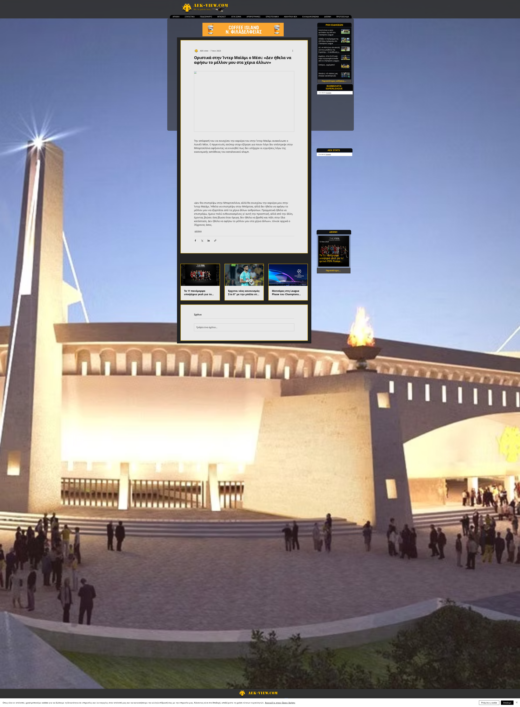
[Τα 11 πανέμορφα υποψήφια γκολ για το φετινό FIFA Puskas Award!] (200, 275)
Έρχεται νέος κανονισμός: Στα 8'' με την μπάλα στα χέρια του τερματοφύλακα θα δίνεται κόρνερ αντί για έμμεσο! (244, 292)
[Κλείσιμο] (516, 702)
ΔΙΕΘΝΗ (198, 231)
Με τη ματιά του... (203, 9)
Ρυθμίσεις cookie (489, 702)
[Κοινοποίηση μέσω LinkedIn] (208, 240)
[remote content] (244, 177)
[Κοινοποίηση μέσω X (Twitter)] (202, 240)
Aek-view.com (211, 5)
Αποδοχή (507, 702)
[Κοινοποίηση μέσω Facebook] (195, 240)
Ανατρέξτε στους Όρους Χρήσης (280, 702)
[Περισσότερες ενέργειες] (292, 50)
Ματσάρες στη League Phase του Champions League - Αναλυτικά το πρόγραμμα (286, 292)
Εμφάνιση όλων (301, 259)
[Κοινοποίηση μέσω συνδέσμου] (215, 240)
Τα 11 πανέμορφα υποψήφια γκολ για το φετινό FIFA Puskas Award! (198, 292)
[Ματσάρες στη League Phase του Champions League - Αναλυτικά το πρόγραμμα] (288, 275)
